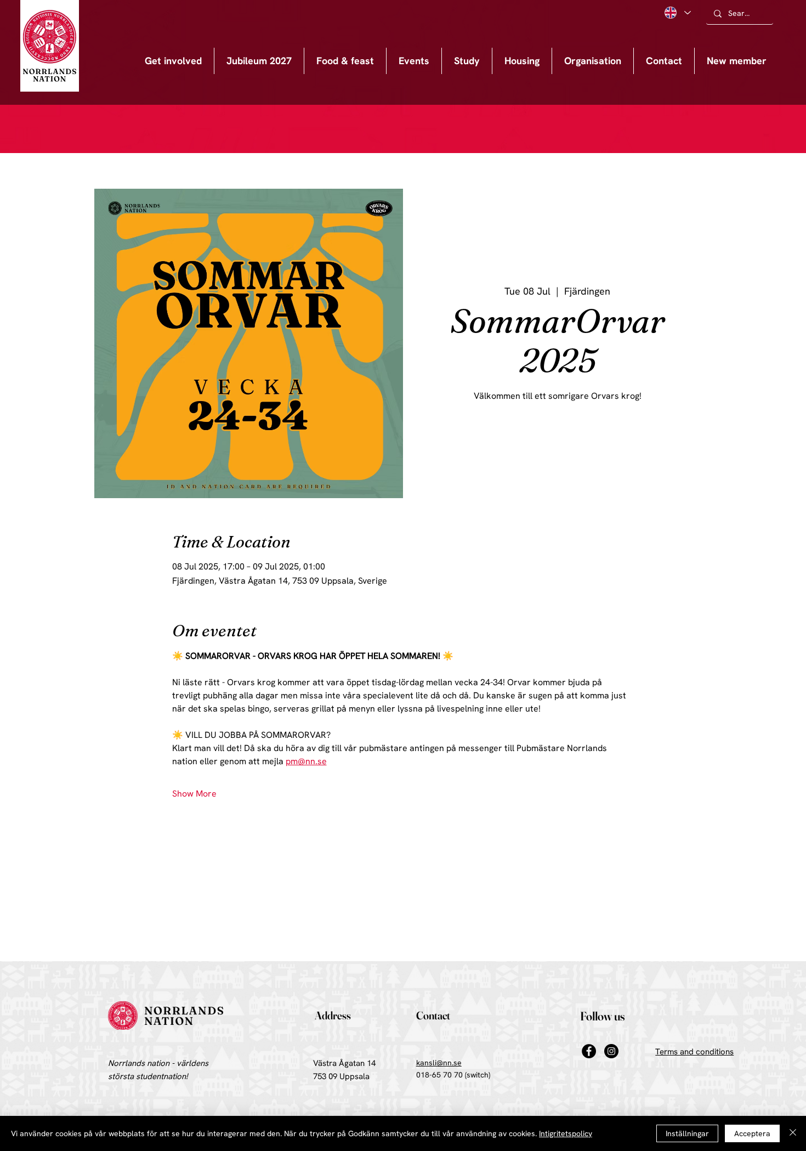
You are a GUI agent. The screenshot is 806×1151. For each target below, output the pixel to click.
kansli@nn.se (439, 1063)
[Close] (792, 1133)
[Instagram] (611, 1051)
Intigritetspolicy (565, 1133)
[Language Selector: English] (677, 12)
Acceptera (752, 1133)
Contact (433, 1015)
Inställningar (687, 1133)
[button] (414, 61)
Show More (194, 793)
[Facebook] (589, 1051)
